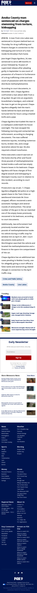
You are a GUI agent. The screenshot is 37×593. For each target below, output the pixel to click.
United (3, 462)
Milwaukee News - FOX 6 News (6, 505)
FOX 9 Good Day (22, 476)
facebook (15, 572)
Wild (2, 456)
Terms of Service (19, 368)
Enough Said (20, 480)
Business (4, 474)
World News (5, 433)
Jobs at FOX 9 (21, 511)
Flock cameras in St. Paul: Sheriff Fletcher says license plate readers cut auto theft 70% (13, 388)
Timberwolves (5, 458)
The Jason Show (21, 474)
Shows (19, 469)
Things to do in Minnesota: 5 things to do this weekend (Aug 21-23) (23, 307)
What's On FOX (21, 513)
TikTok (3, 542)
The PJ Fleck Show (22, 485)
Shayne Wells (21, 449)
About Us (21, 502)
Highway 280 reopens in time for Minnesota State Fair (10, 395)
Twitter (3, 540)
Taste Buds (20, 489)
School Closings (21, 433)
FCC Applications (22, 522)
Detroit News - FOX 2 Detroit (7, 513)
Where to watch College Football (21, 534)
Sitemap (19, 515)
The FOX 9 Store (22, 497)
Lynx (2, 460)
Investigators (5, 435)
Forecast (19, 431)
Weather (20, 426)
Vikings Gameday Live (23, 483)
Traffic (19, 439)
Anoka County (8, 284)
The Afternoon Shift (23, 491)
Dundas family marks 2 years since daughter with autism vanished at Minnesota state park (11, 380)
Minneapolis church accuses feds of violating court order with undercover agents (12, 404)
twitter (18, 572)
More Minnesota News (10, 375)
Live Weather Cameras (21, 436)
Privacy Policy (20, 366)
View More (31, 376)
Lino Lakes (22, 284)
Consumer (4, 440)
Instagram (4, 538)
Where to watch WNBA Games (21, 558)
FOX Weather (21, 441)
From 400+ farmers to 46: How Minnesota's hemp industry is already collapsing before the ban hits (13, 412)
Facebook (4, 536)
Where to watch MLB (23, 537)
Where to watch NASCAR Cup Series (22, 540)
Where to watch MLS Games (23, 562)
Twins (3, 454)
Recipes (19, 454)
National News (5, 431)
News (3, 426)
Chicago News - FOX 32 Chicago (7, 509)
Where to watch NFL (23, 531)
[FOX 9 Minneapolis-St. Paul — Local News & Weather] (6, 3)
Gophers (3, 451)
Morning (20, 447)
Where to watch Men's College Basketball (21, 548)
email (21, 572)
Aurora (3, 464)
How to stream (5, 529)
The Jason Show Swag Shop (21, 494)
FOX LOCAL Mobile (7, 531)
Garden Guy (20, 451)
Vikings (3, 449)
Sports (4, 447)
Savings (3, 480)
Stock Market (5, 476)
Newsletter (4, 533)
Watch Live (28, 3)
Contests (19, 507)
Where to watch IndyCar (21, 544)
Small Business (5, 478)
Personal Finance (6, 472)
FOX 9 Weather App (22, 429)
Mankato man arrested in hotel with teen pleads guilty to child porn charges (22, 299)
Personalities (21, 509)
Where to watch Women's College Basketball (22, 554)
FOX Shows (20, 472)
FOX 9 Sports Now (22, 487)
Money (4, 469)
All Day (19, 478)
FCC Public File (21, 520)
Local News (4, 429)
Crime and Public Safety (20, 31)
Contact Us (20, 504)
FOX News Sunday (6, 442)
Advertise (19, 517)
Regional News (7, 502)
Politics (3, 438)
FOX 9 (11, 31)
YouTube (4, 544)
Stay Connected (7, 527)
